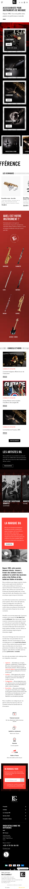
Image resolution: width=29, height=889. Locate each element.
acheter (9, 74)
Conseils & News (7, 819)
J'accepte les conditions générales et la (15, 785)
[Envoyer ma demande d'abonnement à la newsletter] (22, 780)
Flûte (4, 290)
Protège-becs (8, 681)
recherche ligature (10, 669)
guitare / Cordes (13, 337)
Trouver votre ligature (12, 48)
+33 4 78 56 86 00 (10, 845)
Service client (6, 816)
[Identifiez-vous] (21, 2)
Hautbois (18, 290)
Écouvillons (8, 688)
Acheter (9, 44)
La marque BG (6, 813)
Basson (4, 313)
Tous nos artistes (8, 466)
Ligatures (7, 663)
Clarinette (18, 266)
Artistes (5, 810)
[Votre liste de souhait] (27, 2)
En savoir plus (9, 544)
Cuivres (17, 313)
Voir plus (5, 376)
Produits (5, 806)
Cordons (7, 674)
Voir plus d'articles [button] (14, 440)
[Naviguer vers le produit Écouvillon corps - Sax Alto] (11, 186)
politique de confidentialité (16, 786)
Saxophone (5, 266)
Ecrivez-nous (6, 848)
